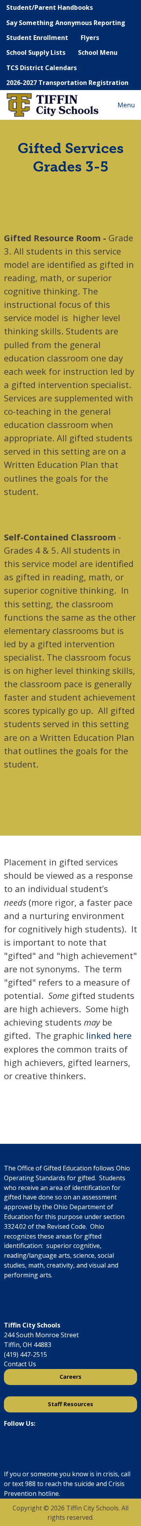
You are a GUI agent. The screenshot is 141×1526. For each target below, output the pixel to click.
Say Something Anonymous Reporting (65, 22)
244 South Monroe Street (41, 1335)
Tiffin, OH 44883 (27, 1344)
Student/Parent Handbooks (49, 7)
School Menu (98, 52)
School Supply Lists (35, 52)
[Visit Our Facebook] (10, 1443)
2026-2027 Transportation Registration (67, 82)
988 (30, 1483)
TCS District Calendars (41, 67)
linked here (109, 1035)
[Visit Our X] (22, 1443)
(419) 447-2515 (25, 1354)
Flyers (90, 37)
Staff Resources (70, 1404)
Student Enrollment (37, 37)
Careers (70, 1376)
